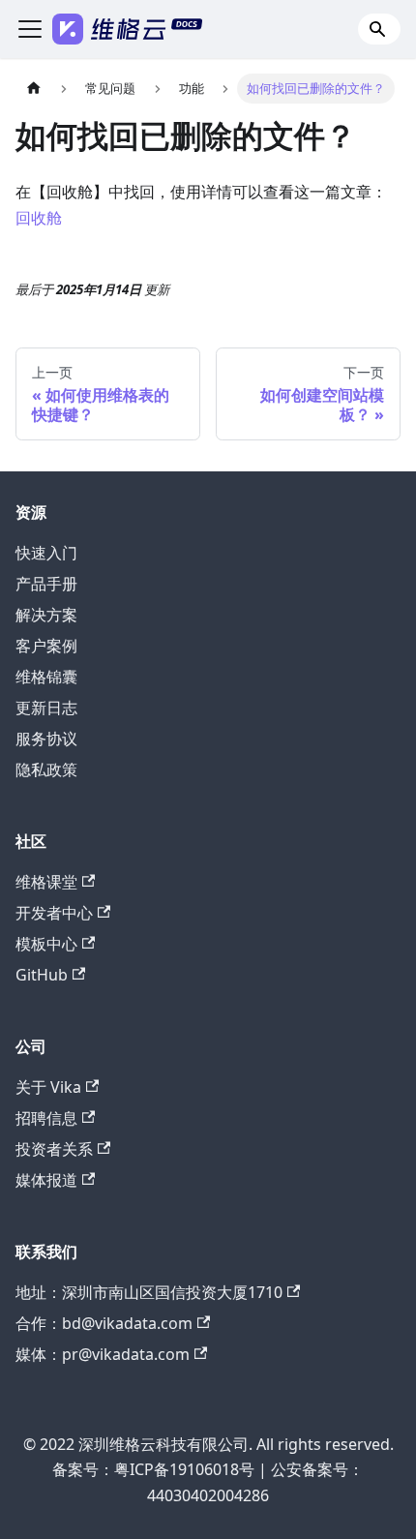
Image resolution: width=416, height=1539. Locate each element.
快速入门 (46, 552)
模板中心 (46, 943)
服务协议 (46, 738)
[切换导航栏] (30, 29)
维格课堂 (46, 881)
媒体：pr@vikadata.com (102, 1354)
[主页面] (33, 89)
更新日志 (46, 707)
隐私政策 (46, 769)
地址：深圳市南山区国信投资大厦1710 (148, 1292)
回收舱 (38, 217)
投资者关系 (54, 1149)
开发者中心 (54, 912)
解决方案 (46, 614)
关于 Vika (48, 1087)
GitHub (41, 974)
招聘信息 (46, 1118)
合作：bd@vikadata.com (104, 1323)
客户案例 (46, 645)
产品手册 (46, 583)
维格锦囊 (46, 676)
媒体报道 (46, 1180)
